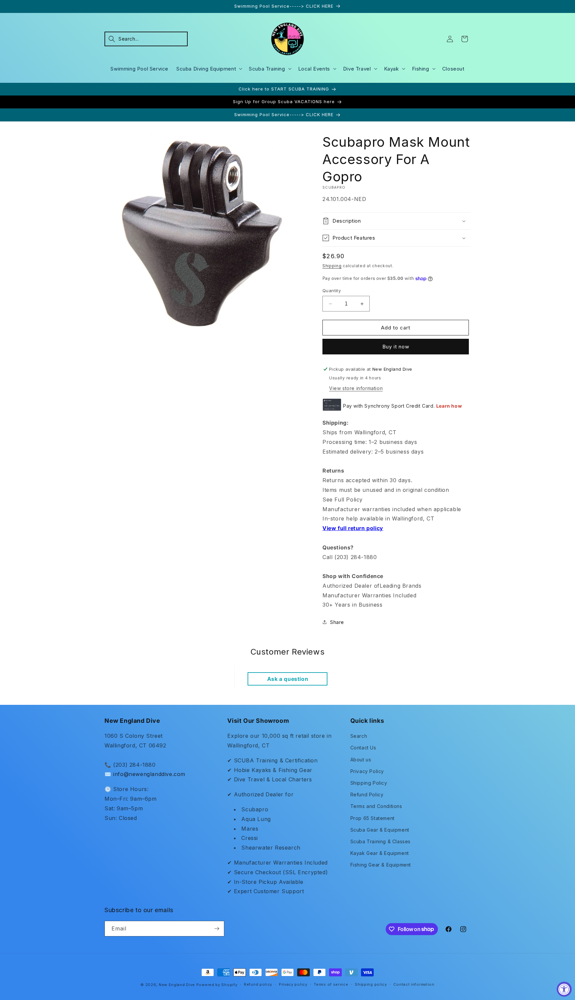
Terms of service (331, 984)
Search (358, 736)
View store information (356, 388)
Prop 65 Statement (372, 818)
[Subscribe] (216, 928)
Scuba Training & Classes (380, 841)
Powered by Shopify (217, 984)
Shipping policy (371, 984)
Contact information (413, 984)
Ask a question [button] (287, 679)
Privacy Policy (367, 771)
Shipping (332, 265)
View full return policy (352, 528)
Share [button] (337, 622)
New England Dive (177, 984)
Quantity (331, 290)
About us (360, 759)
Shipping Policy (368, 783)
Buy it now (395, 346)
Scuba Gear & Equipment (379, 830)
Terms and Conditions (376, 806)
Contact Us (363, 747)
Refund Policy (367, 794)
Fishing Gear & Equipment (380, 865)
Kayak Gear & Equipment (379, 853)
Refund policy (258, 984)
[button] (146, 39)
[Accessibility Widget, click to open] (564, 989)
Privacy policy (293, 984)
